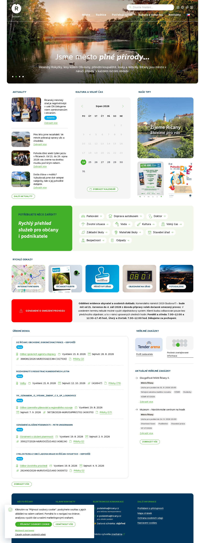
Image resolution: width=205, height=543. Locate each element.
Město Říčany (147, 378)
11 (89, 143)
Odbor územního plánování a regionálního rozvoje (46, 402)
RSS (191, 7)
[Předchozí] (82, 106)
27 (102, 162)
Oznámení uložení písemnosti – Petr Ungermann (44, 419)
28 (108, 162)
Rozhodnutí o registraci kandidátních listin (42, 366)
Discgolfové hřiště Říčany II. (154, 372)
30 (121, 162)
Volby (23, 378)
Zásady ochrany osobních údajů (30, 534)
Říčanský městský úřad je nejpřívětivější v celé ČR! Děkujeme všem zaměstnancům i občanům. (55, 107)
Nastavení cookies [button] (147, 517)
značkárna (116, 528)
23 (121, 152)
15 (114, 143)
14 (108, 143)
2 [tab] (16, 76)
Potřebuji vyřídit (122, 14)
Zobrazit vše (21, 479)
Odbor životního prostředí (33, 460)
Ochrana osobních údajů (150, 512)
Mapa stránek (145, 508)
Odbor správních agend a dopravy (38, 348)
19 (96, 152)
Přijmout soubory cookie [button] (34, 524)
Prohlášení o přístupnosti (151, 503)
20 (102, 152)
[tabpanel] (102, 41)
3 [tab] (19, 76)
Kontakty (175, 14)
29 (114, 162)
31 (83, 171)
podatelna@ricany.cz (108, 503)
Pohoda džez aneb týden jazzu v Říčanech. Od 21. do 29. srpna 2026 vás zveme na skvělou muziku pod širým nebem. (50, 158)
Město (86, 14)
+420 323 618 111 (70, 503)
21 (108, 152)
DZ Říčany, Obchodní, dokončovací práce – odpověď (45, 337)
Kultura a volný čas (151, 14)
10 (83, 143)
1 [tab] (12, 76)
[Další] (123, 106)
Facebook (178, 7)
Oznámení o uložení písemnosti (36, 431)
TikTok (187, 7)
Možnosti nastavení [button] (24, 531)
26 (96, 162)
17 (83, 152)
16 (121, 143)
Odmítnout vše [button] (64, 524)
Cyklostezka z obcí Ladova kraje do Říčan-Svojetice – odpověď (53, 449)
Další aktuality (23, 196)
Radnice (101, 14)
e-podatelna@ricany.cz (109, 510)
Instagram (182, 7)
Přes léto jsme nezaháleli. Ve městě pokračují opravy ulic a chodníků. (48, 137)
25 (89, 162)
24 (83, 162)
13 (102, 143)
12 (96, 143)
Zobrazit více (50, 123)
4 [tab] (23, 76)
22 (114, 152)
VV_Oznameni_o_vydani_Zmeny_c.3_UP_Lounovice (46, 390)
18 (89, 152)
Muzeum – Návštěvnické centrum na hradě (162, 404)
